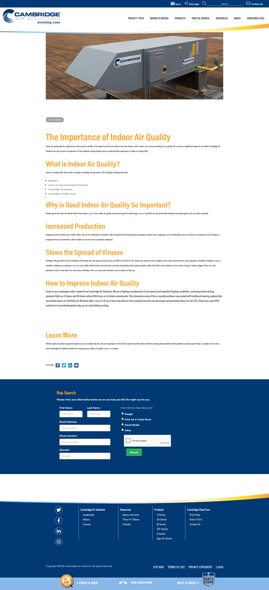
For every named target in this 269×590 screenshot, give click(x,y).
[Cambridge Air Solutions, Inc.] (32, 16)
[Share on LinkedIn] (70, 365)
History (86, 519)
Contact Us (194, 524)
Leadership (88, 515)
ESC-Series (162, 529)
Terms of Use (176, 566)
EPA (103, 172)
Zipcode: (64, 449)
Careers (87, 524)
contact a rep (108, 348)
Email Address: (68, 421)
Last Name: (93, 407)
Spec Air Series (164, 538)
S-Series (161, 515)
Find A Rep (194, 515)
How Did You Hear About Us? (137, 407)
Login (219, 566)
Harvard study (78, 265)
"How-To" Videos (131, 519)
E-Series (161, 534)
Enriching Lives (255, 18)
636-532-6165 (141, 582)
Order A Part (195, 519)
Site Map (158, 566)
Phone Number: (68, 435)
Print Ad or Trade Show (138, 419)
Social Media (132, 425)
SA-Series (162, 519)
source (91, 213)
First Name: (66, 407)
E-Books (127, 524)
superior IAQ (100, 301)
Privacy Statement (200, 566)
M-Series (161, 524)
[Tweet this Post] (57, 365)
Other (128, 430)
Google (129, 414)
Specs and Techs (131, 515)
